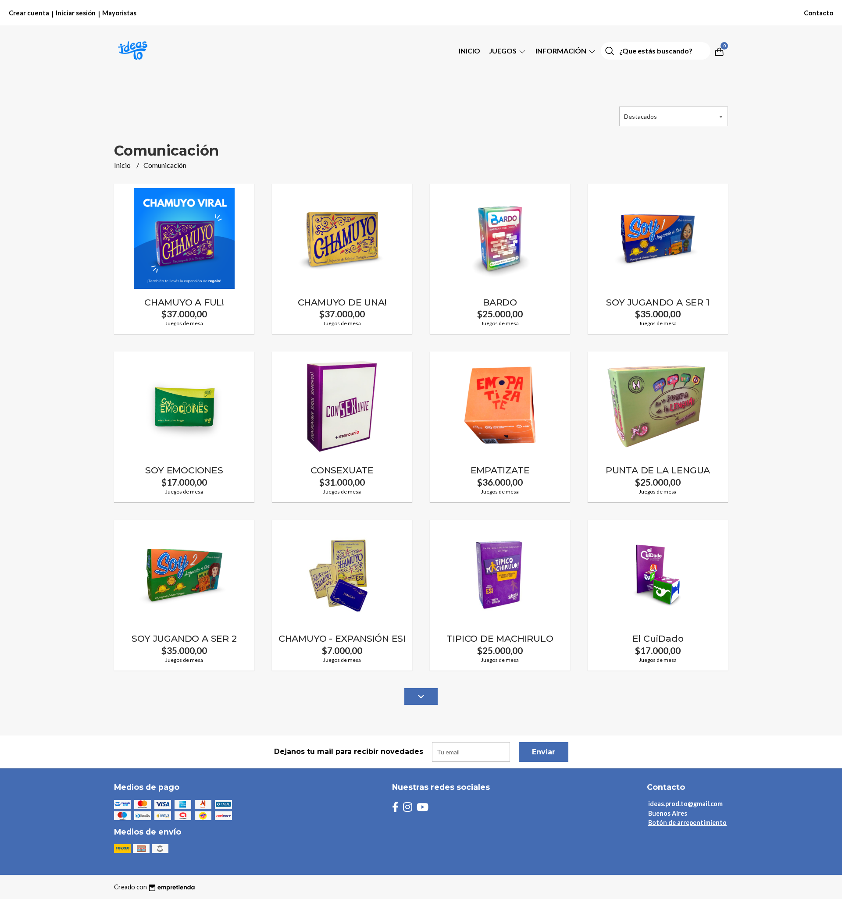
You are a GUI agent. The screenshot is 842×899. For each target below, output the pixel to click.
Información (561, 50)
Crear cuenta (29, 13)
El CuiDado (658, 638)
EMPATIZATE (500, 470)
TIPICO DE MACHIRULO (499, 638)
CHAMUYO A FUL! (184, 302)
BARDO (500, 302)
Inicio (469, 50)
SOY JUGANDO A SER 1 (657, 302)
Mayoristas (119, 13)
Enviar (543, 752)
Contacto (818, 13)
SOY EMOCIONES (184, 470)
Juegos (503, 50)
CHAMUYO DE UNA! (342, 302)
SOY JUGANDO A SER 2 (184, 638)
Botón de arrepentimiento (687, 822)
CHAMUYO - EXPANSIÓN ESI (342, 638)
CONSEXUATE (342, 470)
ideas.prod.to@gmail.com (685, 803)
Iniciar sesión (76, 13)
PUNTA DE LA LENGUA (658, 470)
